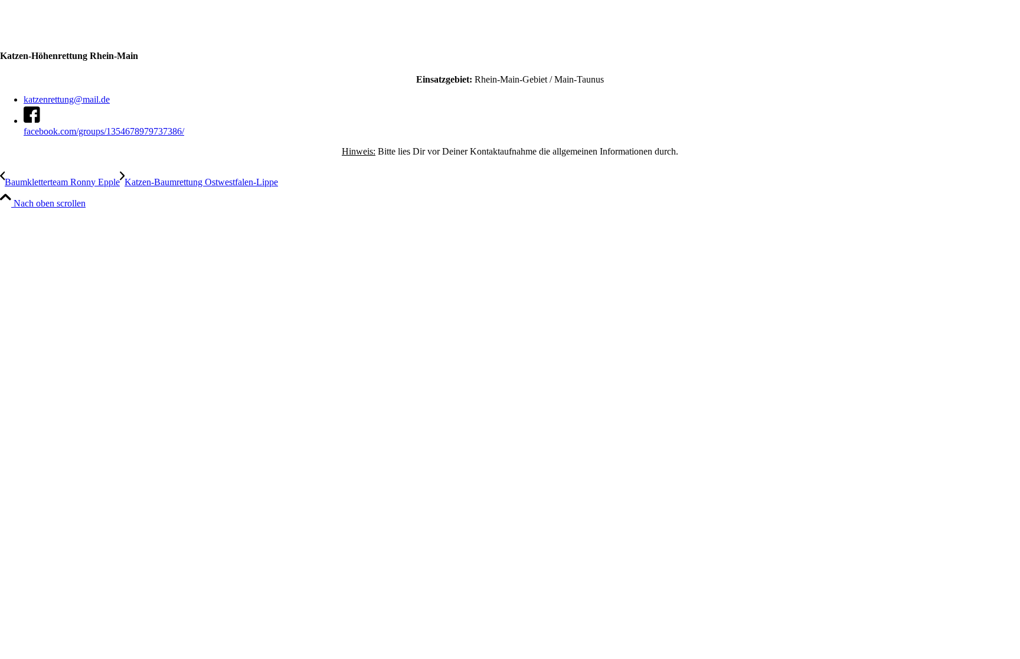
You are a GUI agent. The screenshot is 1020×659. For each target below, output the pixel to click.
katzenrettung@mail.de (67, 99)
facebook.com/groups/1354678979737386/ (104, 131)
